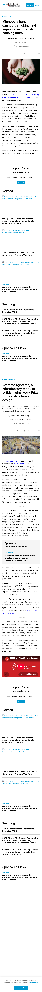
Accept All (21, 988)
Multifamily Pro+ (8, 379)
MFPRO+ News (7, 16)
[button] (3, 5)
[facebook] (14, 53)
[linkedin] (17, 53)
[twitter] (21, 53)
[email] (28, 53)
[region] (21, 984)
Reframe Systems (9, 461)
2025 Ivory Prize (20, 464)
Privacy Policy (33, 982)
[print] (39, 53)
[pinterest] (24, 53)
